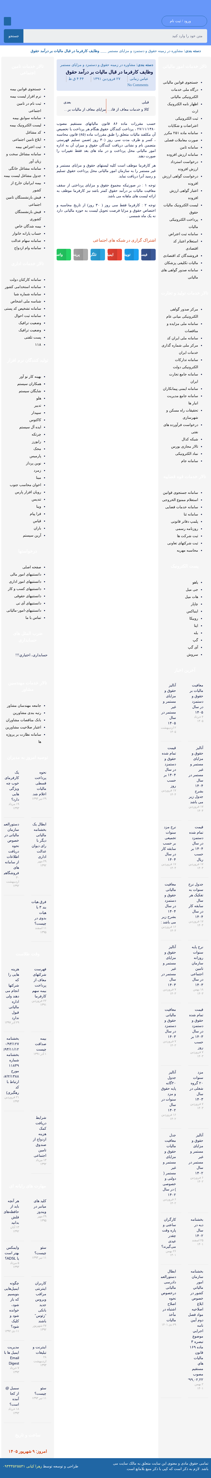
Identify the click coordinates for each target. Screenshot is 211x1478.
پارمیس (35, 456)
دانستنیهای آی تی (28, 603)
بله (196, 633)
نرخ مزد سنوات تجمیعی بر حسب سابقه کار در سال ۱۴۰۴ (168, 843)
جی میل (192, 589)
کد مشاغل (33, 132)
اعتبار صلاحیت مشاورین (23, 727)
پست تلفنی (32, 337)
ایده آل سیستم (30, 427)
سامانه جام (189, 461)
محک (37, 449)
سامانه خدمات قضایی (181, 507)
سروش (192, 654)
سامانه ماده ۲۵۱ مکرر (181, 133)
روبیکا (193, 618)
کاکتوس (35, 420)
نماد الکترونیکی (186, 453)
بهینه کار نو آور (30, 376)
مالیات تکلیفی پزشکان (181, 263)
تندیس (36, 499)
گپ (195, 640)
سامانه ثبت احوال (27, 316)
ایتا (196, 625)
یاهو (195, 582)
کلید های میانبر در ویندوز (40, 1206)
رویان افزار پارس (28, 492)
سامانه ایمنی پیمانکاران (180, 389)
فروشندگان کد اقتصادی (180, 255)
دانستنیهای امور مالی (25, 574)
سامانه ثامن (189, 147)
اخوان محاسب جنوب (25, 485)
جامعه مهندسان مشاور (24, 705)
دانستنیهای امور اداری (25, 581)
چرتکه (36, 434)
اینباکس (192, 611)
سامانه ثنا (191, 514)
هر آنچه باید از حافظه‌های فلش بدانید (11, 1212)
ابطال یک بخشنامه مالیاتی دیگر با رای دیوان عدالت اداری (39, 840)
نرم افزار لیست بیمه (25, 96)
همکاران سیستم (29, 384)
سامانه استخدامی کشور (23, 287)
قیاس (37, 521)
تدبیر (37, 405)
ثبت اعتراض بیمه (28, 147)
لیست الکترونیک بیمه (25, 125)
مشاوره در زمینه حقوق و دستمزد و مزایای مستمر (145, 51)
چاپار (194, 604)
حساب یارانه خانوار (26, 233)
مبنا (38, 477)
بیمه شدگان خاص (28, 226)
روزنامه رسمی (186, 529)
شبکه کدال (190, 439)
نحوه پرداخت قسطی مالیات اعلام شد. (39, 783)
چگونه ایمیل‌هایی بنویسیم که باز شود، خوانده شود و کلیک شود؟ (11, 1304)
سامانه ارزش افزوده (182, 154)
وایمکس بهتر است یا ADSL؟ (12, 1252)
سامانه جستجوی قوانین (180, 492)
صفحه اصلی (31, 567)
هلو (38, 398)
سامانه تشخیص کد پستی (22, 308)
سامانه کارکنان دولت (25, 279)
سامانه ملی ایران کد (182, 338)
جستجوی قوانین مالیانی (180, 82)
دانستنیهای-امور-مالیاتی (23, 610)
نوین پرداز (33, 463)
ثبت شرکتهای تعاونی (182, 543)
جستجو (13, 36)
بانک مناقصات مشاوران (23, 720)
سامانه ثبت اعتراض (183, 234)
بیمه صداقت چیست (40, 1043)
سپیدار (36, 412)
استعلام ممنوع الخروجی (180, 500)
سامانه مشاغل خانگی (24, 168)
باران (37, 528)
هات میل (191, 597)
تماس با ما (33, 617)
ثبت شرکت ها (187, 536)
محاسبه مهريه (187, 550)
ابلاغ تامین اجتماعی (26, 139)
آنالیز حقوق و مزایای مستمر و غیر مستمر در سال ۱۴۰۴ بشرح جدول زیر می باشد (196, 775)
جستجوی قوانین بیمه (25, 89)
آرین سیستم (32, 535)
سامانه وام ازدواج (27, 248)
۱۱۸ (38, 344)
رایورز (36, 441)
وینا (38, 506)
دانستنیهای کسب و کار (24, 589)
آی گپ (193, 647)
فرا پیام (35, 514)
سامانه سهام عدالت (26, 241)
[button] (7, 21)
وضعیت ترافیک (30, 323)
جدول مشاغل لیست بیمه (22, 176)
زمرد (37, 470)
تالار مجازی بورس (184, 446)
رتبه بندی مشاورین (27, 713)
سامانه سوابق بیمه (27, 118)
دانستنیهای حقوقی (27, 596)
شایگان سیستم (30, 391)
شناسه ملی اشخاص (26, 301)
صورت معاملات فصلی (181, 140)
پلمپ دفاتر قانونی (184, 521)
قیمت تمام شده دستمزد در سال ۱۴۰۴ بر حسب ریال (196, 843)
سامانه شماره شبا (27, 294)
